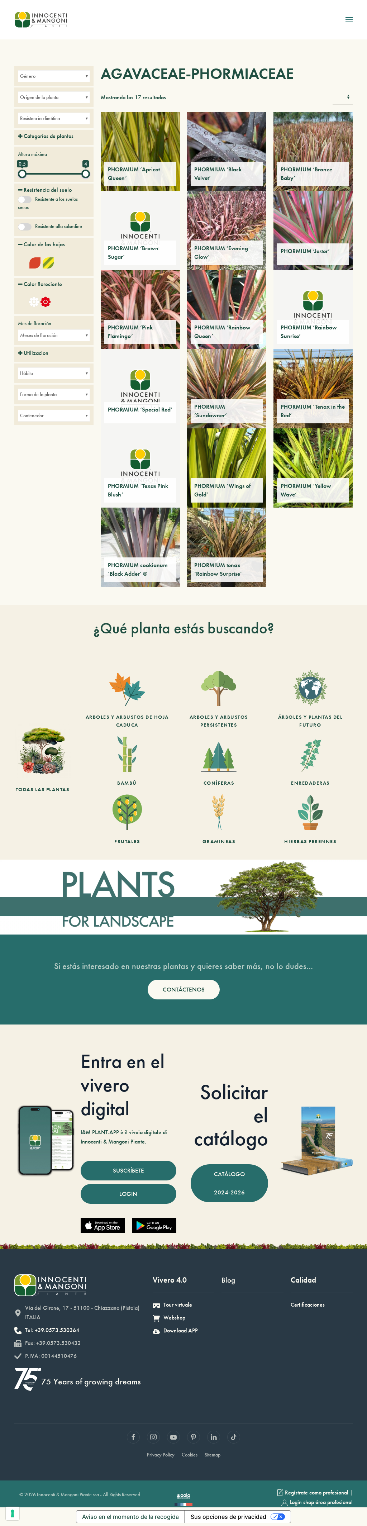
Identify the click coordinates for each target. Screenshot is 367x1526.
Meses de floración (39, 335)
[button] (349, 19)
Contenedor (32, 415)
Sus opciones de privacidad (228, 1516)
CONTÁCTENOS (184, 989)
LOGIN (128, 1194)
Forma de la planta (38, 394)
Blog (228, 1280)
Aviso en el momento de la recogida (130, 1516)
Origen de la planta (39, 97)
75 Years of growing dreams (91, 1381)
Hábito (26, 373)
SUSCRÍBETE (128, 1170)
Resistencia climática (40, 118)
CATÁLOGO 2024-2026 (229, 1183)
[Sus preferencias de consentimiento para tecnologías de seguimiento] (12, 1513)
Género (27, 76)
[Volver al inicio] (40, 19)
